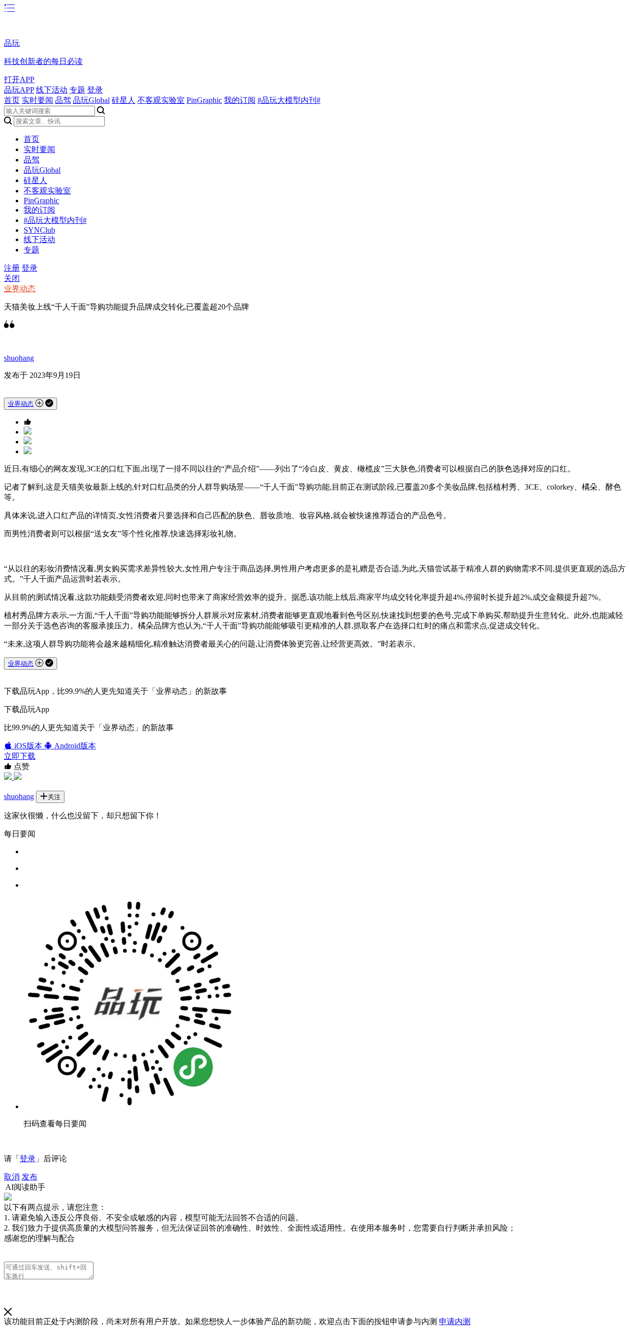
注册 (12, 268)
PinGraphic (204, 100)
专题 (77, 90)
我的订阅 (239, 100)
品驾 (63, 100)
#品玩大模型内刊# (288, 100)
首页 (12, 100)
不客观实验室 (161, 100)
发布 (29, 1177)
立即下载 (19, 756)
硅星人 (123, 100)
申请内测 (455, 1321)
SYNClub (39, 230)
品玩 (12, 43)
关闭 (12, 278)
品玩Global (91, 100)
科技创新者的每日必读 (43, 61)
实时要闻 (37, 100)
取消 (12, 1177)
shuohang (19, 358)
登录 (95, 90)
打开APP (19, 79)
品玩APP (19, 90)
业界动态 (19, 288)
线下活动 (51, 90)
